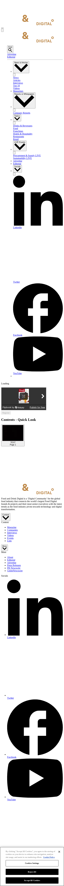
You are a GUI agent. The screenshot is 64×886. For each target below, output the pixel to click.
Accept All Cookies (32, 880)
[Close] (59, 851)
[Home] (27, 24)
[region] (32, 866)
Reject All (32, 872)
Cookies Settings (32, 863)
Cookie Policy (49, 857)
